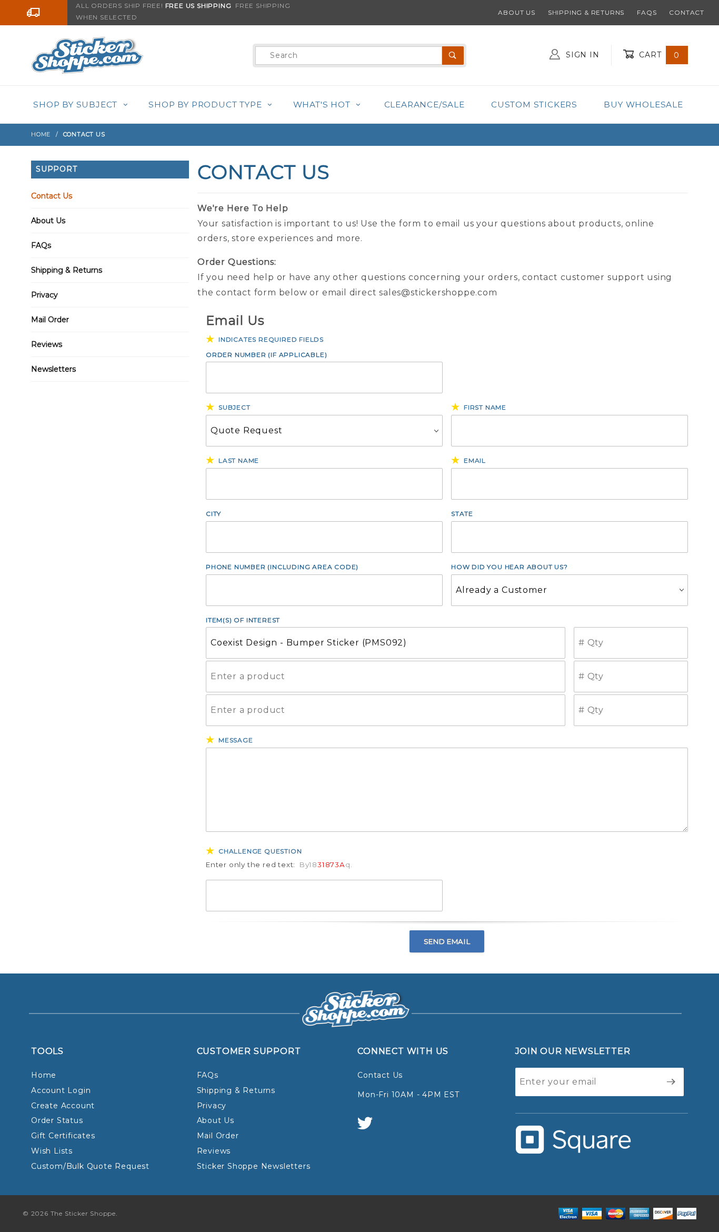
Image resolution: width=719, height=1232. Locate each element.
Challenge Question (260, 851)
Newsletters (53, 369)
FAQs (646, 12)
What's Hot (322, 105)
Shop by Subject (75, 105)
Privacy (44, 295)
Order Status (57, 1120)
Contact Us (51, 196)
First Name (485, 407)
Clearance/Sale (424, 105)
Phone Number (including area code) (282, 567)
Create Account (63, 1105)
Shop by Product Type (205, 105)
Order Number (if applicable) (266, 355)
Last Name (238, 460)
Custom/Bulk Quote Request (90, 1166)
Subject (234, 407)
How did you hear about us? (509, 567)
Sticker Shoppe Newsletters (254, 1166)
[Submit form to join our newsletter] (671, 1082)
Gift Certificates (63, 1135)
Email (475, 460)
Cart (658, 54)
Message (235, 740)
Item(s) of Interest (243, 620)
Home (43, 1075)
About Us (516, 12)
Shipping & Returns (586, 12)
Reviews (46, 344)
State (462, 514)
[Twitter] (369, 1128)
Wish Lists (52, 1151)
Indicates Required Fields (271, 339)
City (213, 514)
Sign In (581, 54)
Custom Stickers (534, 105)
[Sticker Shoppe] (87, 54)
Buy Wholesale (643, 105)
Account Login (61, 1090)
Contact (686, 12)
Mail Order (50, 319)
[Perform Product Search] (453, 55)
